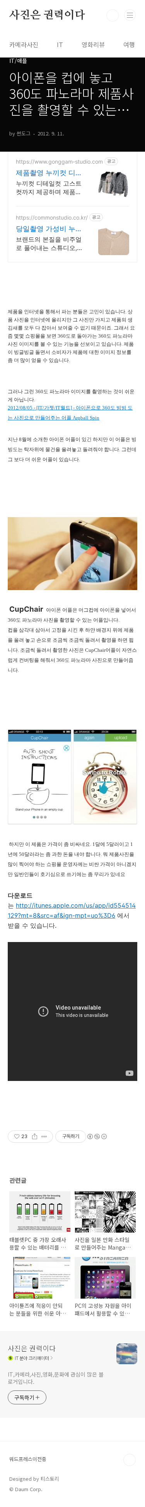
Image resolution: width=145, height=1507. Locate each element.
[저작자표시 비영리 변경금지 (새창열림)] (96, 1136)
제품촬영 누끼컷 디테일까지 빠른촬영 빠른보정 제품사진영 (49, 173)
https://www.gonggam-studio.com (59, 161)
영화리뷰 (93, 44)
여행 (129, 44)
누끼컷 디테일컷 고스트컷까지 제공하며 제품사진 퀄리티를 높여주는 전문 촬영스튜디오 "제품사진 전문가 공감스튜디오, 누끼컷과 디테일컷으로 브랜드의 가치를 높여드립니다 (49, 187)
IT (60, 44)
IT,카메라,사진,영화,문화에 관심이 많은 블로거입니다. (56, 1377)
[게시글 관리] (44, 1136)
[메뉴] (130, 15)
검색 (112, 15)
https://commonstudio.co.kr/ (52, 217)
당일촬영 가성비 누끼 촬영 (49, 229)
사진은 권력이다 (47, 15)
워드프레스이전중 (27, 1459)
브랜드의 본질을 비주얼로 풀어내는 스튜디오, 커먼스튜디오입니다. (49, 243)
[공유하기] (34, 1136)
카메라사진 (23, 44)
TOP (129, 1460)
